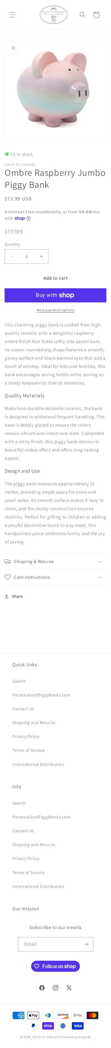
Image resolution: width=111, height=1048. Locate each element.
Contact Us (23, 708)
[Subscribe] (86, 944)
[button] (12, 15)
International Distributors (38, 764)
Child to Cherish (46, 1037)
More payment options (56, 310)
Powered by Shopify (75, 1037)
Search (19, 681)
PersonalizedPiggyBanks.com (41, 695)
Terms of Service (28, 750)
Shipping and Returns (34, 722)
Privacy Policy (25, 736)
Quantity (12, 244)
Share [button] (17, 596)
